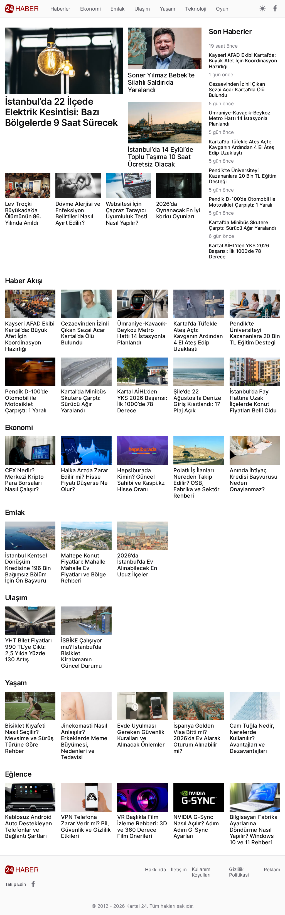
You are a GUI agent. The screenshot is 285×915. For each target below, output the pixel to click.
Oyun (222, 9)
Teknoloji (195, 9)
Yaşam (167, 9)
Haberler (60, 9)
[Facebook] (275, 8)
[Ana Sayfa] (21, 8)
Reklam (272, 869)
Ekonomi (90, 9)
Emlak (117, 9)
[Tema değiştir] (262, 8)
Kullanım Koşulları (201, 872)
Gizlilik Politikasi (239, 872)
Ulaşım (142, 9)
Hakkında (155, 869)
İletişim (179, 869)
